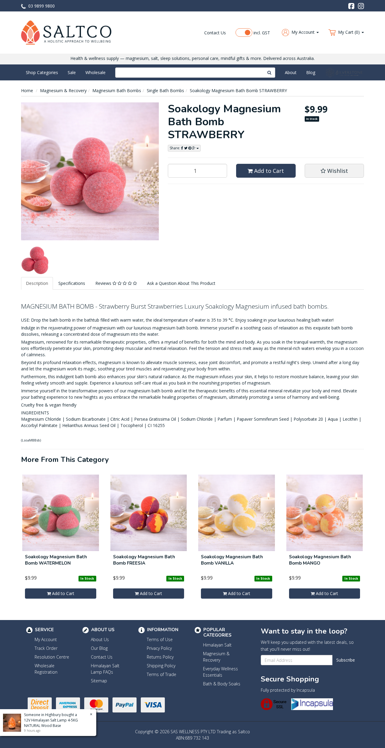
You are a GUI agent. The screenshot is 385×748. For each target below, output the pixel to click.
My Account (46, 639)
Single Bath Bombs (165, 90)
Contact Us (215, 33)
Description (37, 283)
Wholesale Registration (46, 669)
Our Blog (99, 648)
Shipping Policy (161, 666)
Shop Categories (42, 72)
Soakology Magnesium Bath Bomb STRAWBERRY (238, 90)
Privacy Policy (159, 648)
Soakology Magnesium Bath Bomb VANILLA (232, 560)
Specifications (71, 283)
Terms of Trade (161, 674)
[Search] (269, 72)
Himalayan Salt (217, 645)
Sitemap (99, 681)
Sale (72, 72)
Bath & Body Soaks (221, 684)
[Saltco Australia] (66, 32)
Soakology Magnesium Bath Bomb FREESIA (144, 560)
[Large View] (35, 260)
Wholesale (95, 72)
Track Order (46, 648)
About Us (100, 639)
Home (27, 90)
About (291, 72)
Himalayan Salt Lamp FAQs (105, 669)
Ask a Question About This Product (181, 283)
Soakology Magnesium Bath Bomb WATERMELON (56, 560)
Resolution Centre (52, 657)
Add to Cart (268, 170)
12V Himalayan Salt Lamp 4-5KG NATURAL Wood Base (51, 723)
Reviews (103, 283)
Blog (310, 72)
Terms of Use (160, 639)
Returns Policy (160, 657)
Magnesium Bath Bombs (116, 90)
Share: (175, 148)
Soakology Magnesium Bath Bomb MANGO (320, 560)
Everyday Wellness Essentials (220, 672)
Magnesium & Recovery (63, 90)
